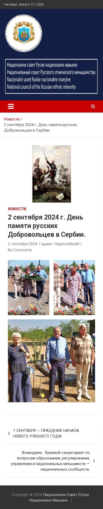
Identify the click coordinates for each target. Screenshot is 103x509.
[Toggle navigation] (11, 106)
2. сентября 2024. (23, 244)
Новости (17, 209)
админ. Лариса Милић (60, 244)
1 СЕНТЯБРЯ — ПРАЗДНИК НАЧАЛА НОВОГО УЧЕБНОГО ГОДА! (46, 433)
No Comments (20, 250)
